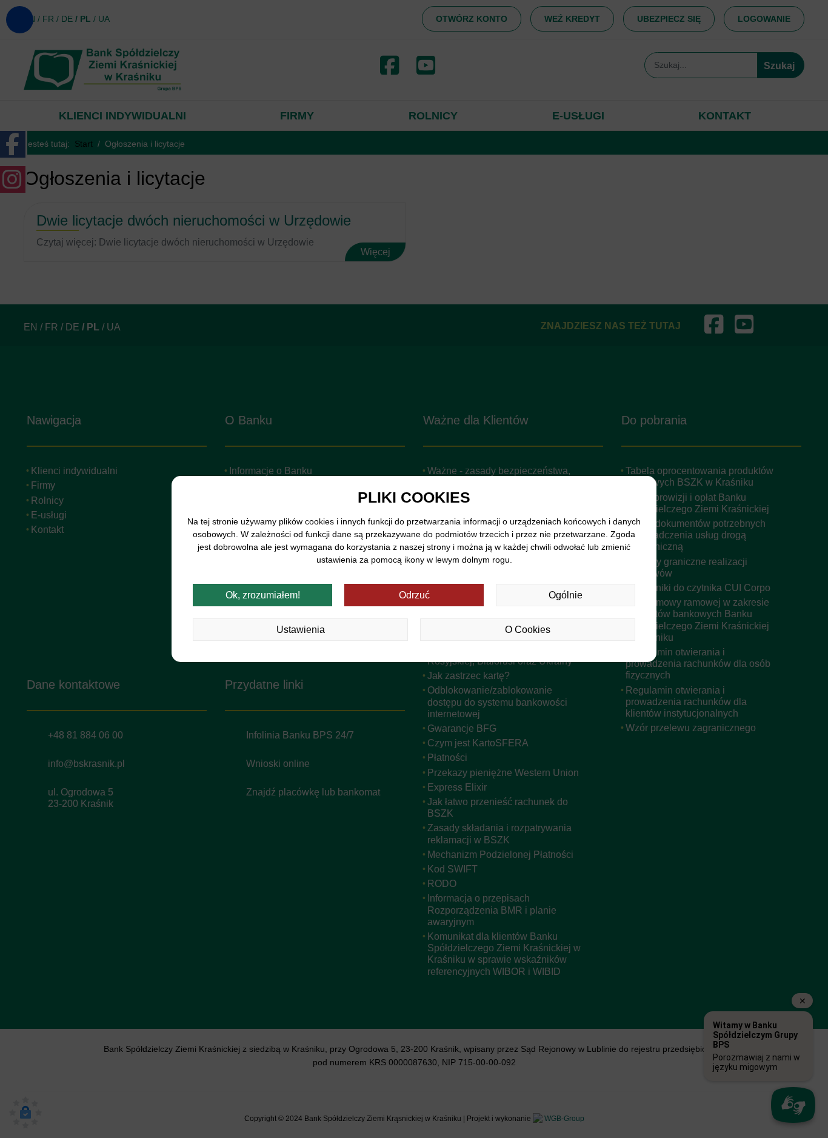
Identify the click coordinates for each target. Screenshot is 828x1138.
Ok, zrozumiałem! (262, 595)
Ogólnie (566, 595)
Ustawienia (300, 629)
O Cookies (527, 629)
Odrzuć (414, 595)
